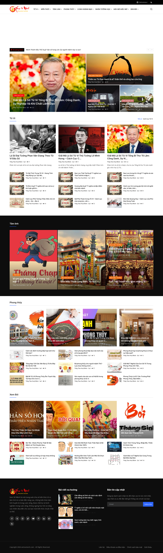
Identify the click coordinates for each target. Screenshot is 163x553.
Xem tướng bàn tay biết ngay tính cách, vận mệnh (88, 521)
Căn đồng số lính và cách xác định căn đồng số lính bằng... (88, 496)
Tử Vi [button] (35, 9)
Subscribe (148, 504)
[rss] (12, 524)
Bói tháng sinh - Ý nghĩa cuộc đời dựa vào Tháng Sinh (135, 431)
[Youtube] (33, 518)
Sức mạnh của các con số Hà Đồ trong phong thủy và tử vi (89, 377)
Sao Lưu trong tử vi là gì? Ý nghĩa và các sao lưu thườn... (138, 174)
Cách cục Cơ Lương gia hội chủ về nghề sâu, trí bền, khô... (138, 187)
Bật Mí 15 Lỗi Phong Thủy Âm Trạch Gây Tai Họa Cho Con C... (41, 377)
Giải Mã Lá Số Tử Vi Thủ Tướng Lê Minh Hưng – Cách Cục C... (79, 157)
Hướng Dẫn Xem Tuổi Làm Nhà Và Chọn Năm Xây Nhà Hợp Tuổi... (89, 457)
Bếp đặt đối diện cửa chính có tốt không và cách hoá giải (135, 339)
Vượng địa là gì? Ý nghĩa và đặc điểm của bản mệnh (88, 187)
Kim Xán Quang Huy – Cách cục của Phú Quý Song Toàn (138, 200)
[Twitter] (17, 518)
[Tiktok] (28, 518)
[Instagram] (22, 518)
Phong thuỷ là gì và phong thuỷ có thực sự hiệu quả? (138, 352)
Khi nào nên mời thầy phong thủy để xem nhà (61, 339)
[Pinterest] (38, 518)
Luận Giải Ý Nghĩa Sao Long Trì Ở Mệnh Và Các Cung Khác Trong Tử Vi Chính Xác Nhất (58, 50)
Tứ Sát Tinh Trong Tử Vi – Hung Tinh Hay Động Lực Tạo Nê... (39, 174)
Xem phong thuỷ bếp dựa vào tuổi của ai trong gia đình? (89, 352)
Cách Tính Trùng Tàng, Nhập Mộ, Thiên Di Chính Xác (138, 444)
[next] (151, 49)
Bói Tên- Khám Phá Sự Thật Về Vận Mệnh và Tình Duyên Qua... (39, 444)
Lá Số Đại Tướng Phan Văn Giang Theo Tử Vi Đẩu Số (32, 157)
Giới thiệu (148, 547)
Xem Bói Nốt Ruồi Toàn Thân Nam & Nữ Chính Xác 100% (89, 444)
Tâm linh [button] (56, 9)
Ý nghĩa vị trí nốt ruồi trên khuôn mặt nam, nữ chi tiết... (89, 509)
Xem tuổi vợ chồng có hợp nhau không (40, 456)
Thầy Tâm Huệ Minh (19, 107)
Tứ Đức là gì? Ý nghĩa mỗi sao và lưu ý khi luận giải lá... (40, 187)
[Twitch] (49, 518)
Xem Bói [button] (134, 9)
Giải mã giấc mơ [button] (120, 9)
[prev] (148, 49)
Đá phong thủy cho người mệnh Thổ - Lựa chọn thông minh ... (89, 365)
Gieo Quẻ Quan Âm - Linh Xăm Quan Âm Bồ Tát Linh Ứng (62, 431)
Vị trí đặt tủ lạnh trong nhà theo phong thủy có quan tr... (99, 339)
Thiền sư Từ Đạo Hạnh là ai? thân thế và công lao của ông (115, 79)
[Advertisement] (81, 30)
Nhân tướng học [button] (102, 9)
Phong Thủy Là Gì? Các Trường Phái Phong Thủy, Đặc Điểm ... (136, 377)
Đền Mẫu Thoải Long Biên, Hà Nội (78, 281)
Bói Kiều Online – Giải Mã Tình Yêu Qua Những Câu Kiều (98, 431)
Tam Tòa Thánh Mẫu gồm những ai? (127, 281)
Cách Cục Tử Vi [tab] (148, 119)
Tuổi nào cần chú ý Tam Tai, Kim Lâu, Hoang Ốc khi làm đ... (26, 339)
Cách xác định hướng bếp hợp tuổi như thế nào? (40, 352)
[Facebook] (12, 518)
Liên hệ (101, 547)
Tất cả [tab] (140, 119)
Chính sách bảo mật (134, 547)
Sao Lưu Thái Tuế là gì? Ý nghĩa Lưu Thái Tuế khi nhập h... (88, 174)
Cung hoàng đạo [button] (84, 9)
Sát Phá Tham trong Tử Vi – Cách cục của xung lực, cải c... (88, 200)
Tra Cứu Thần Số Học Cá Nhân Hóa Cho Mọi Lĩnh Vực (25, 431)
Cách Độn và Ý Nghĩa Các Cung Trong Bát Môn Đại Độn (137, 457)
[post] (48, 83)
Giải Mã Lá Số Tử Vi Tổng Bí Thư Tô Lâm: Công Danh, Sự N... (128, 157)
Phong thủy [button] (69, 9)
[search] (151, 9)
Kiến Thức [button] (45, 9)
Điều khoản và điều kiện (116, 547)
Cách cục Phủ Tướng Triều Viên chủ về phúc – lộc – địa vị (40, 200)
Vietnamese (142, 2)
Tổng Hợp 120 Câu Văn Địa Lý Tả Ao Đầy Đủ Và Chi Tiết (40, 365)
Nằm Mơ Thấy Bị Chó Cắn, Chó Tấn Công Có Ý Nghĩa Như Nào (135, 105)
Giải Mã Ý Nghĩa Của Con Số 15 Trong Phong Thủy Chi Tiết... (137, 365)
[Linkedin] (44, 518)
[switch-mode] (151, 2)
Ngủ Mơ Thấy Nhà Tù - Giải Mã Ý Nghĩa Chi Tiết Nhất (102, 105)
